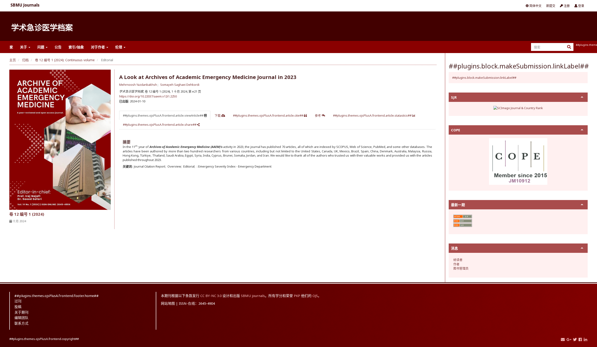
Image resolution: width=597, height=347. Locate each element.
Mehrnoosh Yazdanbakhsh (138, 84)
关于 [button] (24, 47)
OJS (315, 295)
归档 (25, 60)
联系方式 (21, 323)
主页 (12, 60)
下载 (218, 115)
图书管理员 (461, 268)
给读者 (457, 260)
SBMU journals (253, 295)
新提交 (550, 6)
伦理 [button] (119, 47)
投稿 (17, 306)
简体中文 (535, 6)
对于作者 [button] (98, 47)
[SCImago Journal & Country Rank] (518, 107)
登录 (580, 6)
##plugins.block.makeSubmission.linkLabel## (484, 77)
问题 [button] (41, 47)
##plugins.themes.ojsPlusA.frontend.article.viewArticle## (163, 115)
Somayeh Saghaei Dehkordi (179, 84)
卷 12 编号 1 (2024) (26, 214)
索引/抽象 (76, 47)
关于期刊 (21, 312)
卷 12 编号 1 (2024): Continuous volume (65, 60)
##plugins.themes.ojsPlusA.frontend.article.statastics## (372, 115)
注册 (566, 6)
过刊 (17, 301)
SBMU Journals (24, 5)
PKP (297, 295)
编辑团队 (21, 317)
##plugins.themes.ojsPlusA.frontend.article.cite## (268, 115)
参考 (318, 115)
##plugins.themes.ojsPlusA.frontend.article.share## (160, 124)
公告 (58, 47)
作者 (456, 264)
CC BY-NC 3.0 (211, 295)
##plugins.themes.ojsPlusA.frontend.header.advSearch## (581, 45)
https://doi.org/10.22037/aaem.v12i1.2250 (148, 96)
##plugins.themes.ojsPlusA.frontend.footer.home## (56, 295)
